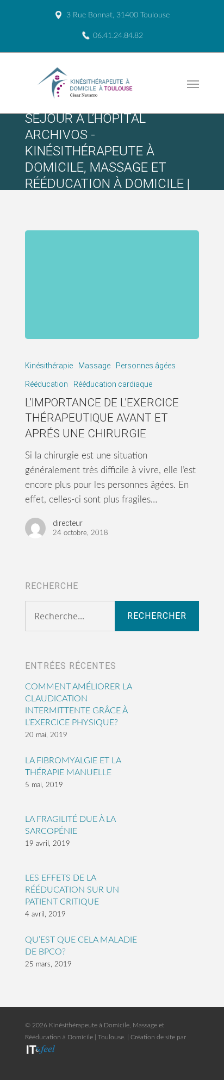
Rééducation (46, 384)
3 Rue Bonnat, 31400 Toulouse (118, 15)
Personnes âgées (146, 365)
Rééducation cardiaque (112, 384)
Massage (94, 365)
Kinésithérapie (49, 365)
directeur (68, 523)
